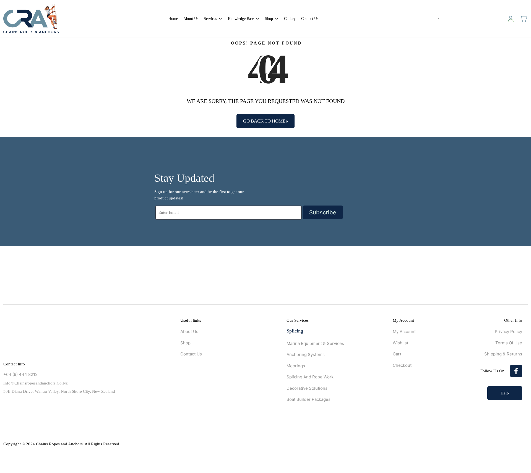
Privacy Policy (508, 331)
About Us (190, 19)
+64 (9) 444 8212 (20, 374)
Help (505, 393)
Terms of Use (508, 342)
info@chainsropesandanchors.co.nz (35, 383)
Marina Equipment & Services (315, 343)
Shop (269, 19)
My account (404, 331)
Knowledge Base (241, 19)
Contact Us (309, 19)
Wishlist (400, 342)
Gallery (290, 19)
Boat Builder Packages (308, 399)
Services (210, 19)
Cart (397, 354)
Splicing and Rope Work (310, 377)
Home (173, 19)
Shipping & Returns (503, 354)
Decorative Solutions (307, 388)
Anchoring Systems (306, 354)
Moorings (296, 365)
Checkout (402, 365)
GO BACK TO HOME (265, 121)
